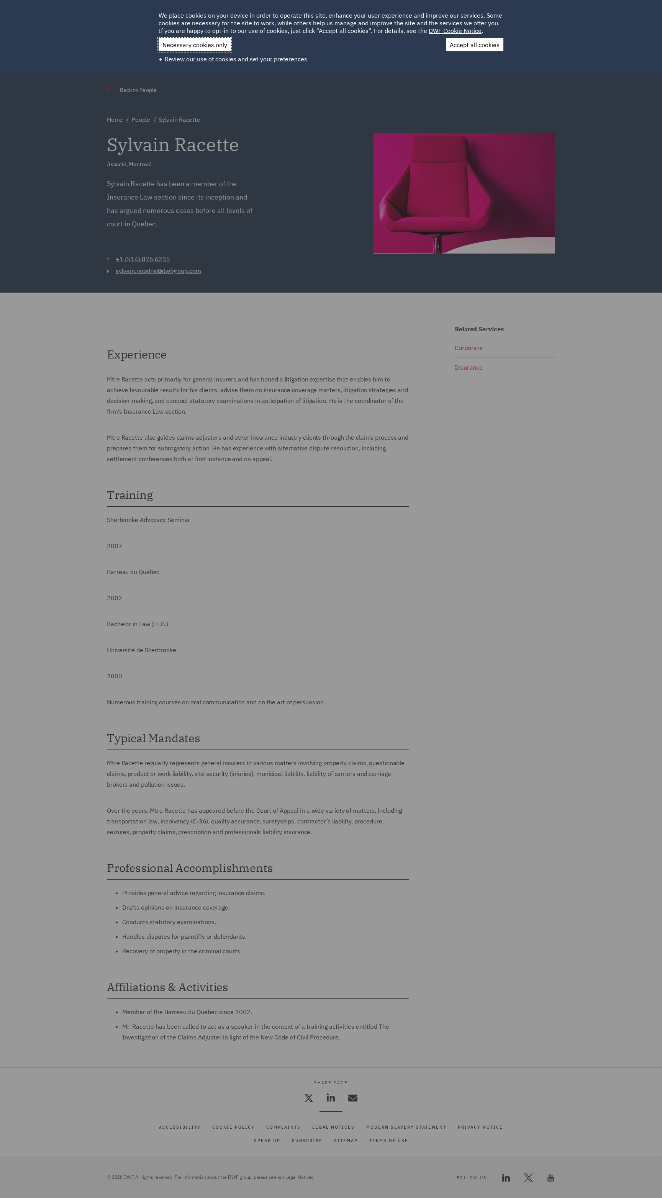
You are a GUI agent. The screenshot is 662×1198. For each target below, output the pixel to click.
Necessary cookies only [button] (194, 45)
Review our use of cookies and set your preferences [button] (236, 59)
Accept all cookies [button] (475, 45)
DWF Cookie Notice (455, 30)
